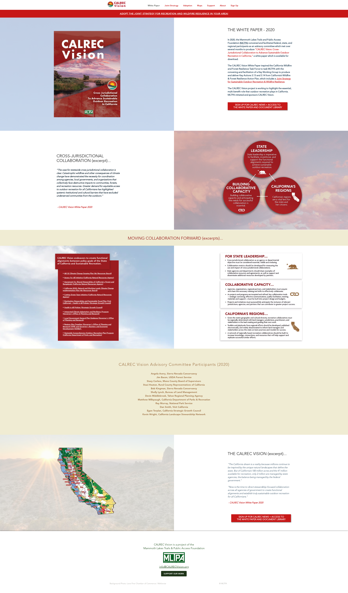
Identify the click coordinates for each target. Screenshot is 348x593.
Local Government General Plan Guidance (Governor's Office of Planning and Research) (88, 319)
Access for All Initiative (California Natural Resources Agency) (89, 277)
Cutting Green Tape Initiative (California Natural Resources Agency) (87, 296)
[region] (257, 106)
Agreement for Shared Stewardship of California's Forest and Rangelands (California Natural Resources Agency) (88, 283)
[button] (200, 4)
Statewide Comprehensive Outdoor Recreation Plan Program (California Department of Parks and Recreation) (88, 334)
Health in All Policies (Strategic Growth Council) (83, 307)
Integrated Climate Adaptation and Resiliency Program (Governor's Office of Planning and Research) (86, 313)
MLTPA (244, 43)
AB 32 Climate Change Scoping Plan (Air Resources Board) (88, 273)
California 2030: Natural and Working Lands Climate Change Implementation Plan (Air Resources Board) (88, 289)
